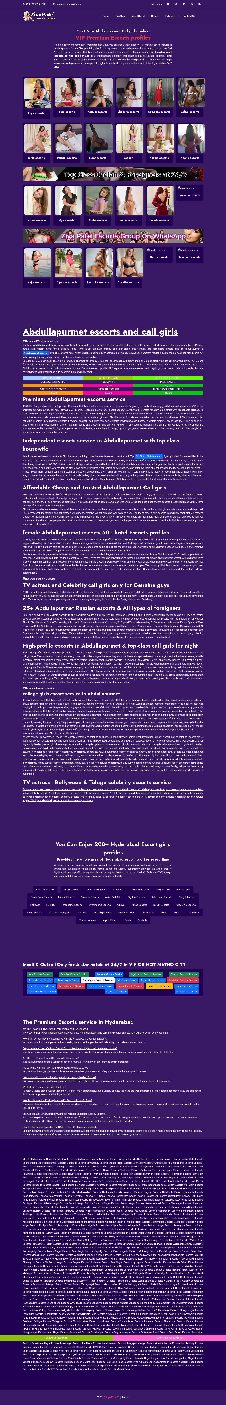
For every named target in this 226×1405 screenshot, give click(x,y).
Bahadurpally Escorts (102, 1269)
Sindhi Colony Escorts (79, 1247)
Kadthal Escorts (194, 1321)
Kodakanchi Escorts (113, 1350)
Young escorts (34, 912)
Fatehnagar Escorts (70, 1343)
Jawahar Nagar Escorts (45, 1177)
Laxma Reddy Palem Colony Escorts (160, 1302)
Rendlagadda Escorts (99, 1273)
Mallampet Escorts (94, 1221)
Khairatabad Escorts (56, 1181)
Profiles (120, 16)
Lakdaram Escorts (123, 1328)
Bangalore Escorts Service (109, 974)
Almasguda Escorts (34, 1262)
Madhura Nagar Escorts (151, 1184)
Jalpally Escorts (103, 1251)
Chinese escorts (90, 897)
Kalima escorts (159, 158)
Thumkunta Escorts (175, 1321)
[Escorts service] (39, 578)
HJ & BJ (50, 904)
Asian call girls (113, 897)
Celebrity (142, 920)
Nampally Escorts (193, 1192)
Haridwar (35, 904)
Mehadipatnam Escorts (59, 1236)
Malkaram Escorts (194, 1317)
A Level (121, 904)
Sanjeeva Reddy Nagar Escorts (60, 1266)
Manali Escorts (125, 1369)
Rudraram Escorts (100, 1262)
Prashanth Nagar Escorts (177, 1288)
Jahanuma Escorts (102, 1302)
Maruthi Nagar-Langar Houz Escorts (155, 1358)
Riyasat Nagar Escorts (44, 1295)
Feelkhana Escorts (91, 1343)
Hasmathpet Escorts (116, 1225)
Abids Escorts (53, 1159)
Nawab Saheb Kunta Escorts (187, 1262)
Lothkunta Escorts (174, 1232)
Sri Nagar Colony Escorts (111, 1236)
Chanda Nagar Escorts (121, 1162)
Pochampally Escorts (35, 1251)
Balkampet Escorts (140, 1299)
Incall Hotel (138, 16)
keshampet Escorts (57, 1317)
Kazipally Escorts (165, 1273)
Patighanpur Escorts (164, 1291)
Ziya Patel (111, 1397)
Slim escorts (183, 889)
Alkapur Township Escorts (38, 1328)
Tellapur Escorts (153, 1214)
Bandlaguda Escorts (192, 1210)
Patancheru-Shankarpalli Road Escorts (97, 1288)
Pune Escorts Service (159, 986)
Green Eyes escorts (41, 897)
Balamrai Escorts (154, 1321)
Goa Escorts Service (40, 974)
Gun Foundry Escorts (192, 1343)
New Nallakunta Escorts (131, 1288)
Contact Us (188, 16)
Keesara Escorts (41, 1229)
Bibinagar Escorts (51, 1221)
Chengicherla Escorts (58, 1302)
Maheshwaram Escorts (190, 1218)
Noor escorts (97, 158)
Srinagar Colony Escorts (112, 1207)
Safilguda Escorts (171, 1325)
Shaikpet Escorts (48, 1225)
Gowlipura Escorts (107, 1306)
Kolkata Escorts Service (40, 980)
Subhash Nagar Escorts (161, 1225)
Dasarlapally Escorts (54, 1247)
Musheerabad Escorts (89, 1192)
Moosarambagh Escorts (57, 1277)
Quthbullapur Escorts (180, 1196)
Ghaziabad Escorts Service (41, 986)
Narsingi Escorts (86, 1266)
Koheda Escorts (194, 1299)
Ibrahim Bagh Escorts (80, 1317)
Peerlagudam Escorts (35, 1302)
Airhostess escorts (161, 897)
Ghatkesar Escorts (130, 1170)
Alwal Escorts (70, 1159)
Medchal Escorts (75, 1188)
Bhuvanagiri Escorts (62, 1229)
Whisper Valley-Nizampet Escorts (77, 1354)
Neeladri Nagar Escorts (185, 1269)
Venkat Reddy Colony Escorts (86, 1240)
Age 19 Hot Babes (97, 889)
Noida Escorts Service (71, 986)
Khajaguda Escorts (48, 1350)
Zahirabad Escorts (193, 1266)
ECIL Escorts (132, 1166)
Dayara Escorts (82, 1262)
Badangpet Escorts (184, 1221)
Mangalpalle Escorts (132, 1325)
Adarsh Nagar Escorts (123, 1258)
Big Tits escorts (72, 889)
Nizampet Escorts (102, 1232)
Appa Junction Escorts (151, 1232)
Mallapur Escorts (32, 1188)
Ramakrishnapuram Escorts (53, 1240)
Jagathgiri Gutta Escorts (130, 1347)
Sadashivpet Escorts (132, 1321)
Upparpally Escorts (79, 1269)
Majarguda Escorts (162, 1277)
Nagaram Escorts (133, 1192)
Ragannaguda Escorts (35, 1317)
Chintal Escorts (162, 1162)
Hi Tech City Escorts (131, 1173)
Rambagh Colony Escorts (155, 1365)
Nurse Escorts (139, 904)
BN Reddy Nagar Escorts (59, 1262)
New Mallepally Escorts (154, 1266)
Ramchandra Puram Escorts (47, 1243)
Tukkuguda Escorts (144, 1273)
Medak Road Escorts (43, 1255)
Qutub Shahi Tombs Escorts (188, 1277)
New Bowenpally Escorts (189, 1314)
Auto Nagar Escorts (58, 1332)
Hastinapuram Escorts (55, 1173)
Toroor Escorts (136, 1295)
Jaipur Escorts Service (130, 986)
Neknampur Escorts (116, 1314)
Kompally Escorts (101, 1181)
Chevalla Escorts (173, 1214)
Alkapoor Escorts (87, 1369)
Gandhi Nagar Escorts (82, 1170)
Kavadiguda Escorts (34, 1181)
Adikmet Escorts (53, 1273)
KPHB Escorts (159, 1181)
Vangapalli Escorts (33, 1361)
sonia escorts (128, 220)
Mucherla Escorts (56, 1325)
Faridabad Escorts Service (183, 980)
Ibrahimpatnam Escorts (173, 1247)
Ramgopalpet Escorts (101, 1199)
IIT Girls (178, 912)
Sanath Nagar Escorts (81, 1203)
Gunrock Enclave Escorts (115, 1277)
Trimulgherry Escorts (155, 1207)
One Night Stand (102, 912)
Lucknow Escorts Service (67, 980)
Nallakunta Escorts (173, 1192)
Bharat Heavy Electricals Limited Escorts (114, 1317)
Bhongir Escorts (67, 1291)
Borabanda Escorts (186, 1273)
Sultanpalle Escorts (138, 1314)
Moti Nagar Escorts (43, 1192)
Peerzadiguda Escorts (126, 1251)
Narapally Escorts (118, 1299)
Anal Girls (194, 912)
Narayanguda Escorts (61, 1196)
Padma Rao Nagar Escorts (131, 1196)
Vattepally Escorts (84, 1255)
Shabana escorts (128, 112)
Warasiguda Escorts (107, 1354)
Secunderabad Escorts (158, 1203)
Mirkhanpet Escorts (68, 1295)
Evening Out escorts (100, 904)
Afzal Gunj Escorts (57, 1269)
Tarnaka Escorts (135, 1207)
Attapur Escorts (128, 1159)
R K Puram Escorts (129, 1365)
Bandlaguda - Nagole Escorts (92, 1291)
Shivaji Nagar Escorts (191, 1310)
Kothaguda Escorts (146, 1229)
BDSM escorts (161, 904)
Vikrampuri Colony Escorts (53, 1358)
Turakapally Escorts (76, 1325)
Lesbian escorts (140, 889)
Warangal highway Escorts (187, 1243)
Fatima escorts (36, 220)
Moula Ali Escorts (66, 1192)
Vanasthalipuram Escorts (37, 1210)
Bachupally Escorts (148, 1159)
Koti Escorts (103, 1258)
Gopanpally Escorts (34, 1218)
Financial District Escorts (62, 1288)
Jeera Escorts (70, 1243)
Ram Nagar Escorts (122, 1262)
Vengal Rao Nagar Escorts (189, 1358)
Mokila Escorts (63, 1258)
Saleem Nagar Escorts (56, 1203)
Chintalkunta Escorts (182, 1162)
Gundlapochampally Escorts (86, 1277)
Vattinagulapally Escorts (131, 1306)
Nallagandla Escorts (132, 1214)
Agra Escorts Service (116, 991)
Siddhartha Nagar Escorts (127, 1247)
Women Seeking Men (59, 912)
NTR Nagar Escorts (105, 1196)
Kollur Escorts (176, 1266)
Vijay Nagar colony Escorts (82, 1306)
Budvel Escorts (159, 1284)
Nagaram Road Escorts (191, 1361)
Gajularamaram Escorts (57, 1170)
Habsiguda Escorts (172, 1170)
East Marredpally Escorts (111, 1166)
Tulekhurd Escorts (118, 1295)
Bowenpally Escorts (98, 1162)
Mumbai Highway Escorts (97, 1328)
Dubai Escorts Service (186, 991)
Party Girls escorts (186, 904)
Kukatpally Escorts (178, 1181)
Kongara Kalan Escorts (140, 1291)
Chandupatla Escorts (55, 1314)
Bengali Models (186, 897)
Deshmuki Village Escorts (37, 1321)
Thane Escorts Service (186, 986)
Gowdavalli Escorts (64, 1299)
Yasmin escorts (97, 112)
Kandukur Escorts (32, 1221)
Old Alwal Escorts (33, 1365)
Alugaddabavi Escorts (143, 1310)
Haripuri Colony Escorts (36, 1347)
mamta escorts (159, 220)
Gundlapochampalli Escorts (149, 1328)
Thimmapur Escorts (85, 1214)
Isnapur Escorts (134, 1240)
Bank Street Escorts (180, 1332)
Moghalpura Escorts (154, 1255)
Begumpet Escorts (56, 1162)
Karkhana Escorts (153, 1177)
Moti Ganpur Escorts (53, 1284)
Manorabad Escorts (102, 1358)
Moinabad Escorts (181, 1188)
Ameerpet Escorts (109, 1159)
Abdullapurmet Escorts (151, 1280)
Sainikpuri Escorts (33, 1203)
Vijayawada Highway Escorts (68, 1210)
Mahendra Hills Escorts (174, 1354)
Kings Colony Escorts (44, 1310)
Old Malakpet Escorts (56, 1365)
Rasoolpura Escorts (153, 1199)
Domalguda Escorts (67, 1166)
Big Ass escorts (136, 897)
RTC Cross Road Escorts (64, 1369)
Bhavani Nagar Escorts (118, 1310)
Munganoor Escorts (95, 1361)
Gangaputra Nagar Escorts (141, 1343)
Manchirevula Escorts (76, 1280)
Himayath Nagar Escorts (105, 1173)
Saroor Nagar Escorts (133, 1203)
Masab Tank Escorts (147, 1258)
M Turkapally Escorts (92, 1310)
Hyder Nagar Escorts (140, 1277)
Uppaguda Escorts (143, 1262)
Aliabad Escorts (112, 1325)
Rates (154, 16)
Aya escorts (67, 220)
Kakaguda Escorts (138, 1225)
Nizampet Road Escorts (99, 1218)
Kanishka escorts (98, 282)
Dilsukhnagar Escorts (44, 1166)
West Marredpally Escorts (101, 1210)
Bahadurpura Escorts (107, 1266)
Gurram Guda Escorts (58, 1232)
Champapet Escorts (130, 1266)
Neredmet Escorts (83, 1196)
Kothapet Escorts (141, 1181)
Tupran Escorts (73, 1284)
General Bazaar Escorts (168, 1343)
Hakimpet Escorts (33, 1173)
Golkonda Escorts (151, 1170)
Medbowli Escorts (53, 1361)
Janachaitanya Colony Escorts (160, 1347)
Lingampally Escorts (106, 1184)
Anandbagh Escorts (83, 1251)
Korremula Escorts (177, 1306)
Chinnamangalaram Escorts (92, 1299)
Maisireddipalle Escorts (45, 1291)
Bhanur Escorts (195, 1284)
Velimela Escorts (118, 1291)
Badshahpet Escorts (102, 1332)
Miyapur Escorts (161, 1188)
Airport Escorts (110, 920)
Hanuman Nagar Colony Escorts (168, 1236)
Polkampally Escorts (155, 1306)
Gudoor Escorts (153, 1325)
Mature (164, 912)
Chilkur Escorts (149, 1218)
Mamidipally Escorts (79, 1358)
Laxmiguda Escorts (33, 1314)
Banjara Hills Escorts (192, 1159)
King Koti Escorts (69, 1350)
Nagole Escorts (153, 1192)
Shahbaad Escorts (88, 1243)
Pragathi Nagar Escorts (138, 1221)
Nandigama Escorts (81, 1232)
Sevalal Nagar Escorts (182, 1365)
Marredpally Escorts (124, 1358)
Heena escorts (189, 158)
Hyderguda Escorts (181, 1173)
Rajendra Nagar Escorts (51, 1199)
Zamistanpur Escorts (159, 1350)
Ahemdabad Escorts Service (42, 991)
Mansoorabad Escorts (116, 1284)
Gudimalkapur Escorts (84, 1258)
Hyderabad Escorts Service (146, 974)
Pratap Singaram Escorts (104, 1365)
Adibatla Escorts (102, 1247)
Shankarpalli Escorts (66, 1207)
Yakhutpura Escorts (127, 1280)
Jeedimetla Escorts (69, 1177)
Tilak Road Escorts (74, 1361)
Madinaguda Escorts (72, 1221)
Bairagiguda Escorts (139, 1284)
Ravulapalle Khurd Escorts (93, 1295)
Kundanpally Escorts (136, 1350)
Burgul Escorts (195, 1247)
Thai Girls (83, 912)
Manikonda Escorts (53, 1188)
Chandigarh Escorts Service (98, 980)
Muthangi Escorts (149, 1251)
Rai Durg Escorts (166, 1229)
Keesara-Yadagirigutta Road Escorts (86, 1314)
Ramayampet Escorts (191, 1302)
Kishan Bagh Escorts (90, 1350)
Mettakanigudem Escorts (150, 1317)
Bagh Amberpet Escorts (127, 1332)
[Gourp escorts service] (113, 236)
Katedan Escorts (162, 1262)
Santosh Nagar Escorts (107, 1203)
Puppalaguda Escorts (69, 1225)
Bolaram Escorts (194, 1232)
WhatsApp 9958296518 (169, 1337)
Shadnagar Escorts (181, 1203)
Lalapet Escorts (151, 1247)
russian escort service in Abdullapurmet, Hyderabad (50, 733)
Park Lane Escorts (79, 1365)
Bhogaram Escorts (168, 1258)
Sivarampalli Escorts (75, 1273)
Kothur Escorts (54, 1218)
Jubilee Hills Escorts (85, 1229)
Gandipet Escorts (154, 1288)
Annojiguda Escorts (81, 1302)
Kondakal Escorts (174, 1317)
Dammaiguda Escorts (93, 1225)
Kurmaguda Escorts (176, 1295)
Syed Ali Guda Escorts (145, 1361)
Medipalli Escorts (179, 1240)
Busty (128, 920)
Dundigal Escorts (87, 1166)
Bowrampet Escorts (114, 1240)
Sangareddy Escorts (43, 1258)
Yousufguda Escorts (146, 1210)
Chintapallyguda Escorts (126, 1218)
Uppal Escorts (195, 1207)
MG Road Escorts (128, 1354)
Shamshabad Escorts (43, 1207)
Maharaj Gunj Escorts (150, 1354)
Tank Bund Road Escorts (119, 1361)
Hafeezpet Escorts (193, 1170)
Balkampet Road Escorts (155, 1332)
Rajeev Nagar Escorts (35, 1269)
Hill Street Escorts (82, 1347)
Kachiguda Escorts (91, 1177)
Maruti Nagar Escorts (59, 1251)
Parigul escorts (67, 158)
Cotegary (170, 16)
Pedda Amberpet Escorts (126, 1302)
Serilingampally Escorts (36, 1214)
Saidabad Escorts (174, 1199)
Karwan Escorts (194, 1177)
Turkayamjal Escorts (92, 1284)
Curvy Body (119, 889)
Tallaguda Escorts (62, 1321)
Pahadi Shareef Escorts (102, 1280)
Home (105, 16)
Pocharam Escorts (193, 1214)
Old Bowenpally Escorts (138, 1236)
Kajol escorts (36, 282)
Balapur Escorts (163, 1269)
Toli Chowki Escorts (177, 1207)
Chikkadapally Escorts (125, 1232)
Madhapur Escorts (128, 1184)
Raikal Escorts (184, 1291)
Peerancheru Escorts (62, 1214)
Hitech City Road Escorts (189, 1229)
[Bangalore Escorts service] (113, 174)
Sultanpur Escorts (155, 1295)
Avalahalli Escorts (106, 1369)
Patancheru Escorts (157, 1196)
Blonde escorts (66, 897)
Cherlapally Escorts (143, 1162)
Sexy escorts (163, 889)
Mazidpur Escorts (54, 1280)
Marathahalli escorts (34, 1159)
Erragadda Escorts (150, 1166)
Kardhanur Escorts (109, 1321)
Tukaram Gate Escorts (86, 1321)
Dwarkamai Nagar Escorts (46, 1343)
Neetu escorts (159, 257)
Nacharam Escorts (112, 1192)
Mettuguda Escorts (141, 1188)
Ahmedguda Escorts (68, 1310)
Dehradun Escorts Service (100, 986)
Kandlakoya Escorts (170, 1251)
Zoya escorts (36, 113)
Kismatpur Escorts (143, 1269)
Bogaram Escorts (42, 1299)
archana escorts (190, 195)
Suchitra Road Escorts (84, 1236)
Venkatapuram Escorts (110, 1243)
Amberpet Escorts (88, 1159)
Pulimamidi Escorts (73, 1218)
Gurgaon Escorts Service (152, 980)
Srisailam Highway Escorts (158, 1243)
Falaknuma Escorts (171, 1166)
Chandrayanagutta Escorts (179, 1255)
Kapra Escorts (135, 1177)
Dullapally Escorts (33, 1280)
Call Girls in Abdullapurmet (148, 456)
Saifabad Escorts (194, 1199)
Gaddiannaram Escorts (114, 1343)
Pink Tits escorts (45, 889)
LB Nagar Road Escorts (45, 1354)
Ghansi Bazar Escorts (107, 1170)
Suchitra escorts (128, 282)
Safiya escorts (190, 112)
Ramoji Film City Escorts (128, 1199)
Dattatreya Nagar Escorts (162, 1314)
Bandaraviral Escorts (192, 1325)
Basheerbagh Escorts (34, 1162)
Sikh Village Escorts (168, 1310)
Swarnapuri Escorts (168, 1361)
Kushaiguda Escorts (79, 1181)
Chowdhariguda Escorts (36, 1288)
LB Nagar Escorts (85, 1184)
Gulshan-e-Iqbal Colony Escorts (182, 1280)
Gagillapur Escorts (122, 1273)
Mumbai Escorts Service (74, 974)
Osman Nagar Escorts (35, 1236)
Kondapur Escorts (121, 1181)
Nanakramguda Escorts (36, 1196)
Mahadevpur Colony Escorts (168, 1299)
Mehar (128, 158)
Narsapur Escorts (64, 1255)
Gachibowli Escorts (34, 1170)
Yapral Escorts (125, 1210)
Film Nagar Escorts (192, 1166)
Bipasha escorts (67, 282)
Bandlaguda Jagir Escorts (68, 1328)
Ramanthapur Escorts (77, 1199)
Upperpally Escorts (169, 1210)
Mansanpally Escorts (34, 1325)
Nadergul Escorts (177, 1284)
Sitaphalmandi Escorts (191, 1258)
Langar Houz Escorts (63, 1184)
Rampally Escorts (168, 1218)
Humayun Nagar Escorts (156, 1173)
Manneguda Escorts (34, 1232)
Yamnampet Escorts (34, 1306)
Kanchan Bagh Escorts (114, 1177)
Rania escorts (36, 158)
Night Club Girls (126, 912)
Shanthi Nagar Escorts (156, 1240)
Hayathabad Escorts (60, 1347)
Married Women (87, 920)
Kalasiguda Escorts (132, 1255)
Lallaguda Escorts (42, 1184)
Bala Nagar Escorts (170, 1159)
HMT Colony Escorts (105, 1347)
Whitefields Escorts (108, 1214)
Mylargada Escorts (133, 1243)
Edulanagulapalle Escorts (108, 1255)
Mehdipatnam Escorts (117, 1188)
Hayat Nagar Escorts (80, 1173)
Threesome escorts (72, 904)
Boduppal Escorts (125, 1229)
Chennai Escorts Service (184, 974)
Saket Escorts (95, 1325)
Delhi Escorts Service (127, 980)
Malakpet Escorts (174, 1184)
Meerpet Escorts (94, 1188)
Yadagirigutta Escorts (56, 1306)
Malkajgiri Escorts (193, 1184)
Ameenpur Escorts (115, 1221)
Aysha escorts (98, 220)
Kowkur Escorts (106, 1229)
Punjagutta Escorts (184, 1225)
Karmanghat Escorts (175, 1177)
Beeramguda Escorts (162, 1221)
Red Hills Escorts (41, 1369)
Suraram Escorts (123, 1269)
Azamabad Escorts (80, 1332)
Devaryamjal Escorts (176, 1328)
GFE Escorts (147, 912)
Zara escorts (67, 112)
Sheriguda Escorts (33, 1266)
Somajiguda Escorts (88, 1207)
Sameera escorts (159, 112)
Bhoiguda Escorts (77, 1162)
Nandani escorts (190, 257)
